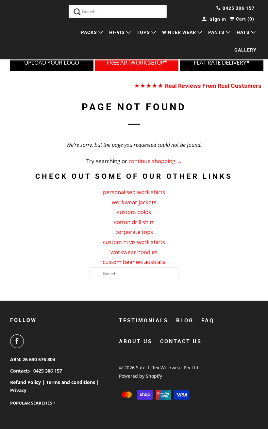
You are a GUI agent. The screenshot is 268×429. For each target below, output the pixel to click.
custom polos (134, 212)
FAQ (207, 320)
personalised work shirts (134, 192)
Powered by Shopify (140, 376)
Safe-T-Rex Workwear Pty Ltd (167, 367)
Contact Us (181, 341)
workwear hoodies (134, 252)
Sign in (217, 19)
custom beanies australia (134, 262)
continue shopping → (155, 161)
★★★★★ (197, 86)
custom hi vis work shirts (134, 242)
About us (135, 341)
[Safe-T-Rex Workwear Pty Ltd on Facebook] (18, 341)
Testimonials (143, 320)
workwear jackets (134, 202)
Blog (184, 320)
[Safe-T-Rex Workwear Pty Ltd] (28, 29)
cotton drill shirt (134, 222)
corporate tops (134, 232)
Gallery (245, 50)
